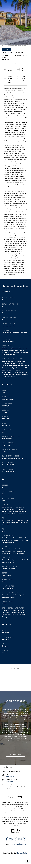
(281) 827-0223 (10, 781)
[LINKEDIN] (15, 838)
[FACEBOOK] (6, 838)
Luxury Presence (20, 844)
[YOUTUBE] (24, 838)
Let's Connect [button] (15, 754)
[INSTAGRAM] (11, 838)
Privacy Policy (22, 853)
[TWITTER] (20, 838)
